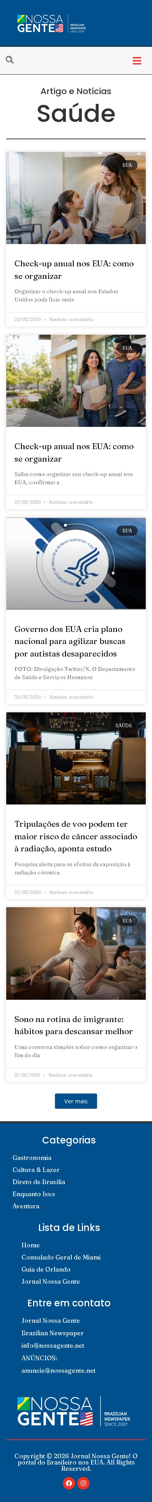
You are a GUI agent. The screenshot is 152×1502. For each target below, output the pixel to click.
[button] (136, 60)
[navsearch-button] (13, 60)
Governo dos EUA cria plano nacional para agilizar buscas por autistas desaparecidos (69, 641)
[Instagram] (83, 1483)
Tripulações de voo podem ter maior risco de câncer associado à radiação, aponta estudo (75, 836)
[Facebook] (69, 1483)
